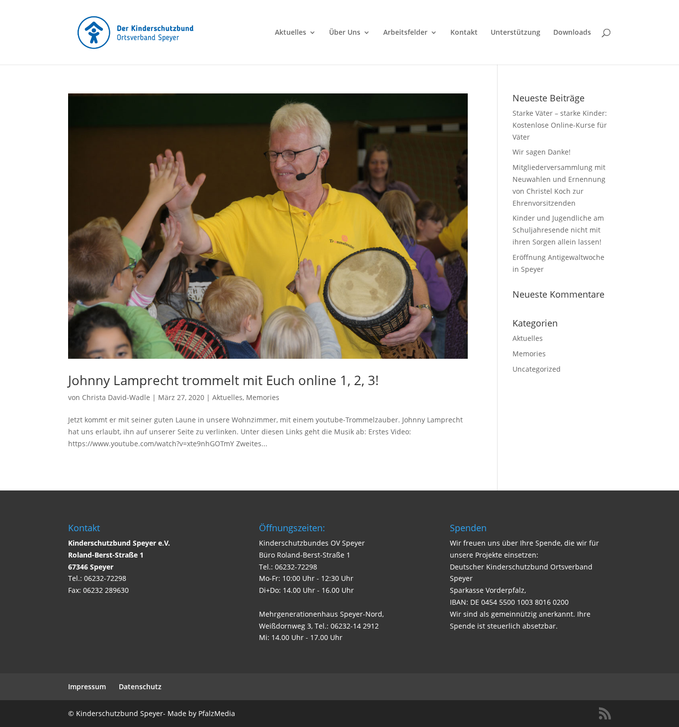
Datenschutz (140, 686)
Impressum (87, 686)
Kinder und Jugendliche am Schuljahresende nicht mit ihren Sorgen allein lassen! (558, 229)
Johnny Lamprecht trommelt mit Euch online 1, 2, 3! (223, 380)
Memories (262, 397)
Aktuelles (290, 33)
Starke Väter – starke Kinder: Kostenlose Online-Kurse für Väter (559, 125)
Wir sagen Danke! (541, 152)
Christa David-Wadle (116, 397)
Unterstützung (515, 33)
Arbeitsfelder (405, 33)
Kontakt (464, 33)
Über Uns (344, 33)
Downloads (572, 33)
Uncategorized (536, 369)
